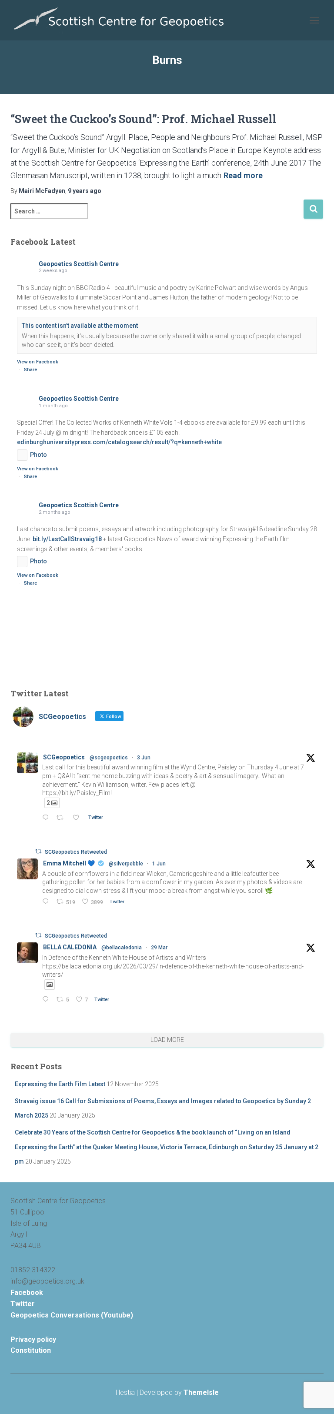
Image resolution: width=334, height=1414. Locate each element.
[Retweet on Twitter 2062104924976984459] (62, 818)
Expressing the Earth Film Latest (60, 1084)
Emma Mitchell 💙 (69, 863)
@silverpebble (126, 864)
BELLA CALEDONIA (70, 947)
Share (30, 370)
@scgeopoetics (109, 758)
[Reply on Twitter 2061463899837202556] (47, 902)
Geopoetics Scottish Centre (79, 263)
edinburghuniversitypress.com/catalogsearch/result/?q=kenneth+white (119, 442)
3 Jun (143, 758)
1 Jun (159, 864)
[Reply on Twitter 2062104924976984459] (47, 818)
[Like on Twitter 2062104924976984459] (78, 818)
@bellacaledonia (121, 948)
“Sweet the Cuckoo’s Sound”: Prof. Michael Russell (143, 119)
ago (84, 190)
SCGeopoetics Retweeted (76, 852)
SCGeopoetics (64, 757)
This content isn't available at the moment (80, 325)
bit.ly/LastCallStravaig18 (67, 539)
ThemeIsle (201, 1392)
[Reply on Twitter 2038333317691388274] (47, 1000)
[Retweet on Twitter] (38, 851)
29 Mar (159, 948)
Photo (38, 454)
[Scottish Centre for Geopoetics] (122, 20)
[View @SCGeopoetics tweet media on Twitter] (49, 984)
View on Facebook (37, 362)
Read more (243, 175)
